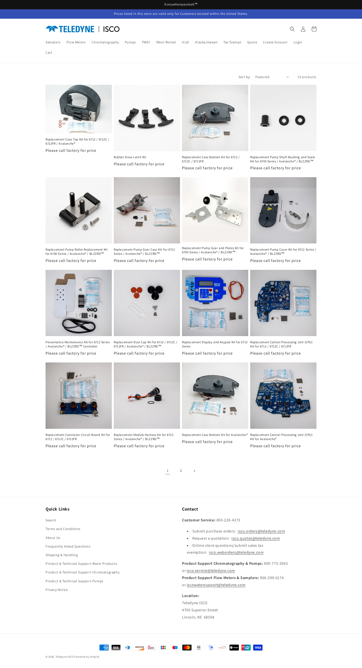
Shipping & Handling (62, 555)
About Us (53, 537)
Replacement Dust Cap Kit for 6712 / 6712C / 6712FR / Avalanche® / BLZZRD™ (146, 344)
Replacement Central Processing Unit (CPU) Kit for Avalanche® (281, 437)
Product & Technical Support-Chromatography (82, 572)
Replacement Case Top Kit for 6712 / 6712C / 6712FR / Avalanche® (77, 141)
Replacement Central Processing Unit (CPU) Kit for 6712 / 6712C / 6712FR (281, 344)
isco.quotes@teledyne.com (255, 538)
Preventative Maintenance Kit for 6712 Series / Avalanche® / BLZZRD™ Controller (78, 344)
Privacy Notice (57, 589)
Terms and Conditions (63, 529)
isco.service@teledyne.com (211, 570)
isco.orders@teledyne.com (261, 531)
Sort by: (244, 77)
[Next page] (194, 470)
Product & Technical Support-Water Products (81, 563)
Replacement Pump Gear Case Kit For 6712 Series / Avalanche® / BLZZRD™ (144, 252)
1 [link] (168, 470)
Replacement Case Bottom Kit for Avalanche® (214, 435)
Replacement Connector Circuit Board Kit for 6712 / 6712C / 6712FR (78, 437)
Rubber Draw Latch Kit (130, 157)
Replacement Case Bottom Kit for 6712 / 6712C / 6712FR (211, 159)
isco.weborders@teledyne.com (236, 552)
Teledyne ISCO (65, 656)
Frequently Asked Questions (68, 546)
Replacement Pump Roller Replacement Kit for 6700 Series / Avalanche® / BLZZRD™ (76, 252)
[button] (292, 29)
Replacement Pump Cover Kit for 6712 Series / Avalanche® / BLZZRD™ (283, 252)
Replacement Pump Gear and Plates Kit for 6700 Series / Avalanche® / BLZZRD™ (213, 250)
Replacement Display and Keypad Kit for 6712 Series (215, 344)
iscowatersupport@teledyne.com (216, 584)
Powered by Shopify (86, 656)
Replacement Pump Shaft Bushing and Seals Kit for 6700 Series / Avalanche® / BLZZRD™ (282, 159)
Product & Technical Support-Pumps (74, 581)
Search (51, 520)
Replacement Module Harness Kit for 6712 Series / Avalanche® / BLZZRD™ (143, 437)
